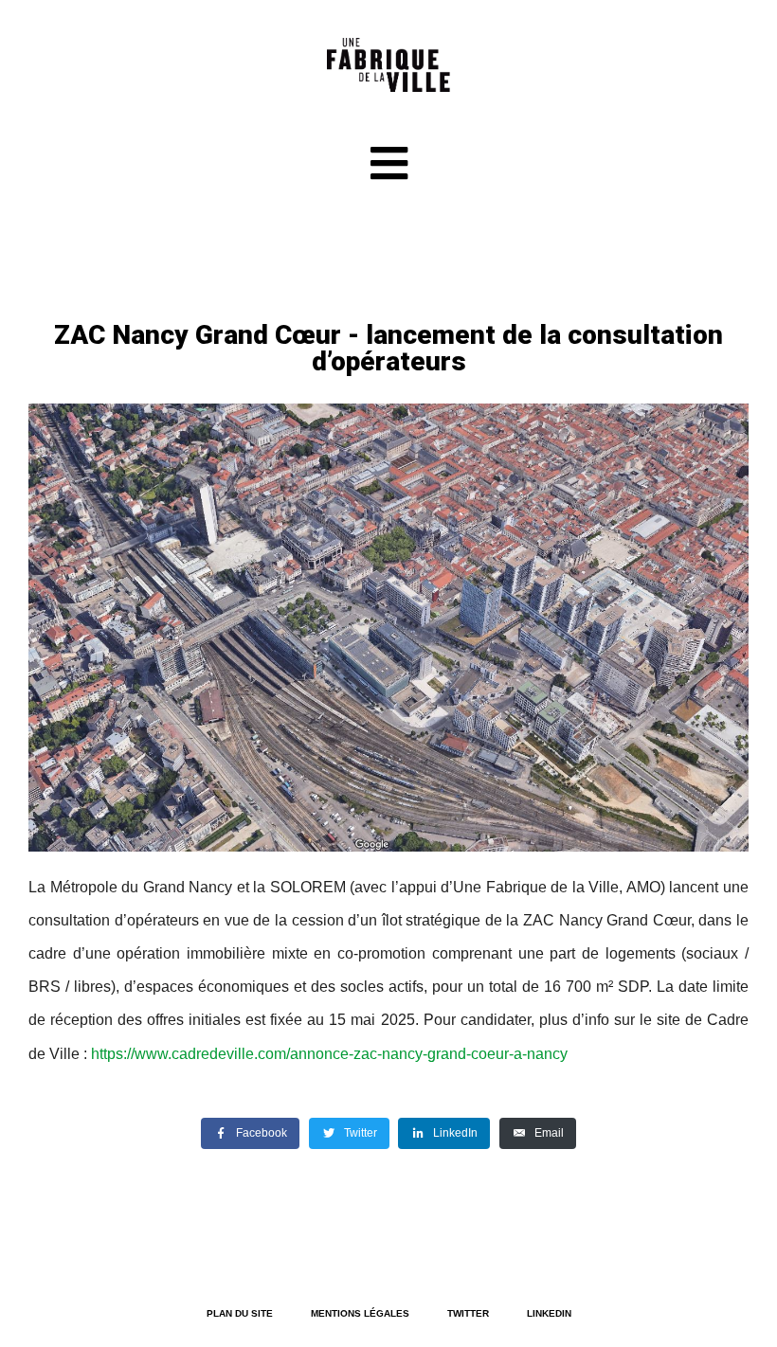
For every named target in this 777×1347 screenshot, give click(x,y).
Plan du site (240, 1313)
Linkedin (549, 1313)
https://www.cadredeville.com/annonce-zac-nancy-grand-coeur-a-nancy (329, 1054)
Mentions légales (360, 1313)
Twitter (468, 1313)
